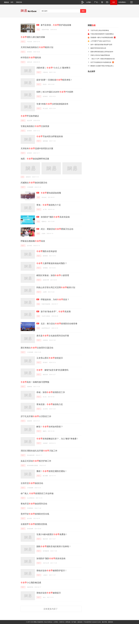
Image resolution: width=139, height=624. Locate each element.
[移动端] (82, 2)
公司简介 (56, 622)
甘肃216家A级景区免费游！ (52, 534)
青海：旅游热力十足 (48, 204)
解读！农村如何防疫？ (49, 426)
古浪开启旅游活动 (32, 483)
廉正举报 (104, 622)
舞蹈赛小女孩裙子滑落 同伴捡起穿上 (102, 66)
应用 (12, 2)
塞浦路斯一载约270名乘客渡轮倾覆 (101, 37)
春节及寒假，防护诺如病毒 (55, 25)
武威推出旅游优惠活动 (34, 182)
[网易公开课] (89, 2)
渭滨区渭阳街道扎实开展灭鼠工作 (39, 450)
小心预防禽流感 (31, 582)
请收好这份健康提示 (48, 592)
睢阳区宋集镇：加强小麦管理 (52, 275)
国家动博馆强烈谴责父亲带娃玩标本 (101, 52)
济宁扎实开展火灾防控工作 (36, 416)
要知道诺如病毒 (51, 192)
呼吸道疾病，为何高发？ (54, 299)
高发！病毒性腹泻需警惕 (35, 382)
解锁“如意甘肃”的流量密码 (52, 370)
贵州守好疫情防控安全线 (35, 513)
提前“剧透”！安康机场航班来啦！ (54, 79)
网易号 (23, 41)
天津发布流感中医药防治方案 (37, 148)
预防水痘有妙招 (46, 251)
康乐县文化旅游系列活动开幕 (52, 335)
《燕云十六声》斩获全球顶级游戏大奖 (102, 59)
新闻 (22, 177)
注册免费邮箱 (122, 2)
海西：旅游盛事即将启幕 (35, 158)
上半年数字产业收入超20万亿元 (100, 41)
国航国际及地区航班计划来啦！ (53, 546)
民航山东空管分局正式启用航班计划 (55, 287)
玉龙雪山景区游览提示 (49, 358)
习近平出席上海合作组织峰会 (99, 30)
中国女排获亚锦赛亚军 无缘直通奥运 (102, 34)
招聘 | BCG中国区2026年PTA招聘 (54, 91)
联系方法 (62, 622)
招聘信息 (68, 622)
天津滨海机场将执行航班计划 (37, 47)
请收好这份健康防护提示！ (51, 570)
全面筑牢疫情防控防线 (34, 524)
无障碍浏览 (19, 2)
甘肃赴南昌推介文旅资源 (35, 126)
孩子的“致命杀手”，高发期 (55, 311)
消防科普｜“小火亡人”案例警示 (53, 67)
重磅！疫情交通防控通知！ (51, 471)
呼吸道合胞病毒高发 (33, 241)
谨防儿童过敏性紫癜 (33, 37)
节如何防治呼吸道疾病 (49, 136)
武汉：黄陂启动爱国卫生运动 (56, 229)
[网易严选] (96, 2)
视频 (38, 29)
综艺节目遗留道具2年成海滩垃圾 (100, 62)
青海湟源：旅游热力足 (49, 404)
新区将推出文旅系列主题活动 (37, 347)
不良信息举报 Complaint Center (92, 622)
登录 (113, 2)
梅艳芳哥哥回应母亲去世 (98, 48)
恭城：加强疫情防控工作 (50, 392)
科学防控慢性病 (31, 57)
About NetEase (48, 622)
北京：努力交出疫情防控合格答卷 (58, 323)
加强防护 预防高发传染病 (55, 217)
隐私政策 (80, 622)
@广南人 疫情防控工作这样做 (37, 493)
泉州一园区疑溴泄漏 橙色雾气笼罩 (101, 44)
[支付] (102, 2)
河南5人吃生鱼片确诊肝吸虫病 (100, 55)
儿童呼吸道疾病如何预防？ (51, 263)
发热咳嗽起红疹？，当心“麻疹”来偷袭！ (57, 438)
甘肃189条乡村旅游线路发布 (52, 103)
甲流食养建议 (30, 116)
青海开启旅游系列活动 (34, 503)
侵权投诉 (110, 622)
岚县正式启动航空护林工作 (36, 461)
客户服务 (74, 622)
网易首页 (6, 2)
